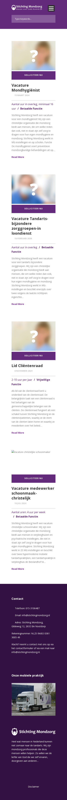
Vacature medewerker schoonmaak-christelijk (33, 493)
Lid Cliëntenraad (27, 365)
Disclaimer (33, 786)
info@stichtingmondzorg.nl (36, 615)
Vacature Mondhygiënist (26, 88)
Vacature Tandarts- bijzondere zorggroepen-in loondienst (30, 226)
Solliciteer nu (33, 75)
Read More (18, 157)
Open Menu (51, 8)
